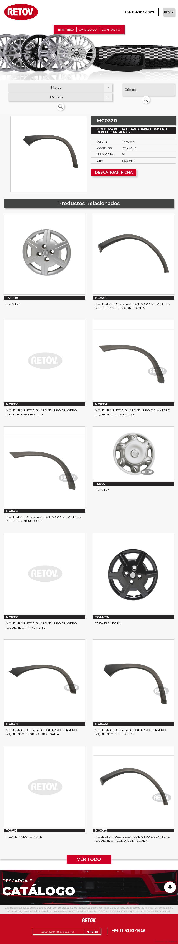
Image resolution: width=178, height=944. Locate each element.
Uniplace (172, 941)
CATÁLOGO (88, 30)
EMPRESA (66, 30)
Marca (56, 87)
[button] (169, 12)
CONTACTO (111, 30)
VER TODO (89, 859)
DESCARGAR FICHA (114, 172)
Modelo (56, 97)
